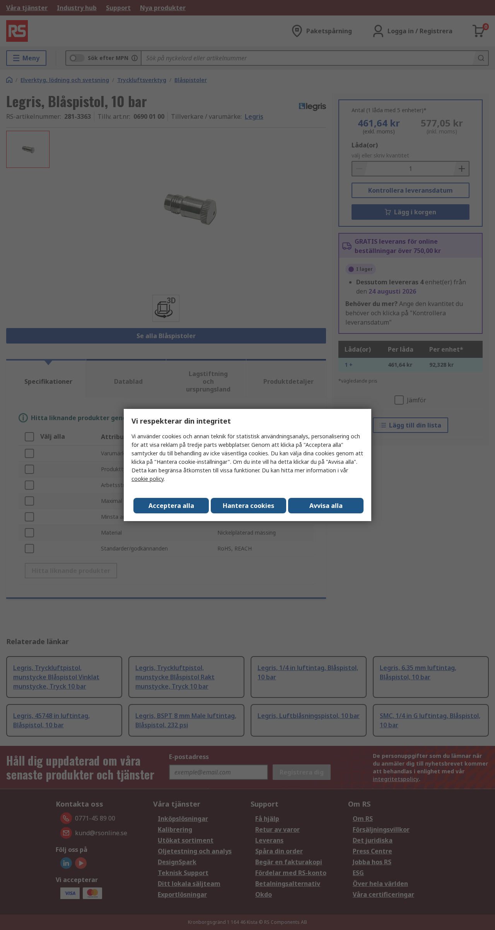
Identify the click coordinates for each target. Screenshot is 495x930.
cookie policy (147, 478)
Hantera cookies (248, 505)
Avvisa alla (326, 505)
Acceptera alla (171, 505)
